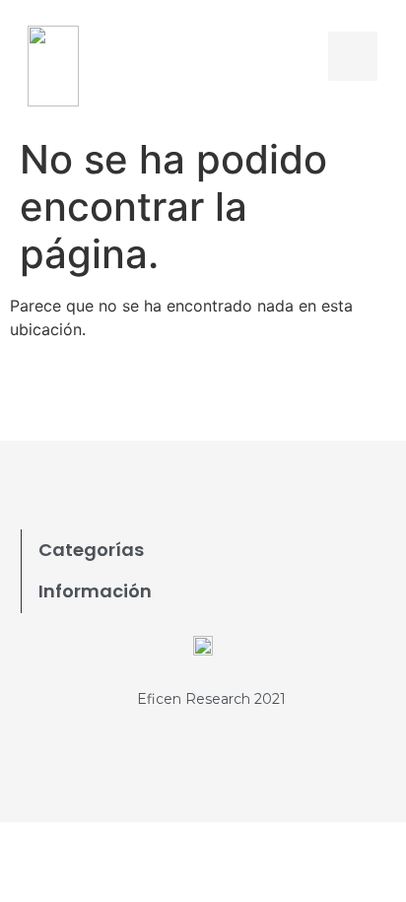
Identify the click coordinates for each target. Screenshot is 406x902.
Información (95, 591)
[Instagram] (284, 397)
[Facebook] (122, 397)
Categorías (91, 549)
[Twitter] (176, 397)
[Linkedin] (230, 397)
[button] (305, 56)
